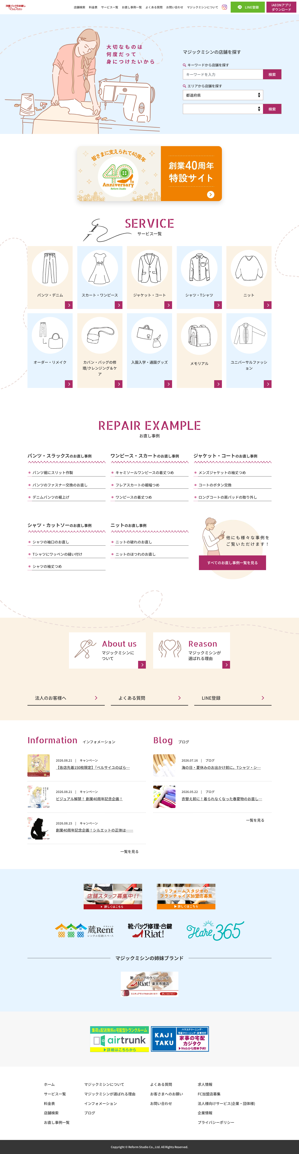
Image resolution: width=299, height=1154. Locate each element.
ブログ (210, 760)
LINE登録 (211, 697)
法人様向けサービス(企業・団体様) (226, 1103)
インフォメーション (100, 1103)
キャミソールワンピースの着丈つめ (145, 472)
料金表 (93, 7)
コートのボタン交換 (215, 484)
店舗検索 (79, 7)
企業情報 (205, 1112)
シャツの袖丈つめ (47, 566)
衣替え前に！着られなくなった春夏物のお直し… (222, 798)
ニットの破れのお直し (134, 541)
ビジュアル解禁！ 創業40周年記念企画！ (89, 798)
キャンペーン (89, 760)
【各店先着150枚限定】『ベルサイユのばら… (93, 767)
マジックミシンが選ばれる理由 (109, 1093)
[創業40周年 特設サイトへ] (149, 173)
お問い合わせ (174, 7)
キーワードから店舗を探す (208, 64)
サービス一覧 (109, 7)
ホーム (49, 1084)
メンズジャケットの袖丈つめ (222, 472)
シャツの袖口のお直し (51, 541)
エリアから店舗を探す (205, 85)
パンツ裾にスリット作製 (53, 472)
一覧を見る (129, 851)
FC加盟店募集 (209, 1093)
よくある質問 (154, 7)
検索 (272, 74)
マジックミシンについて (202, 7)
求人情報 (205, 1084)
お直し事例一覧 (132, 7)
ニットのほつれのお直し (136, 554)
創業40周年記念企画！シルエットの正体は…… (94, 830)
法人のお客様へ (50, 697)
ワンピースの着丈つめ (134, 497)
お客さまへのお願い (166, 1093)
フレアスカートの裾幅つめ (137, 484)
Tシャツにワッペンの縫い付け (57, 554)
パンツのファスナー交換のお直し (60, 484)
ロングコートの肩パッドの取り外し (228, 497)
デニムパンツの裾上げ (51, 497)
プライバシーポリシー (216, 1122)
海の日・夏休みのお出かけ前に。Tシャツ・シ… (221, 767)
